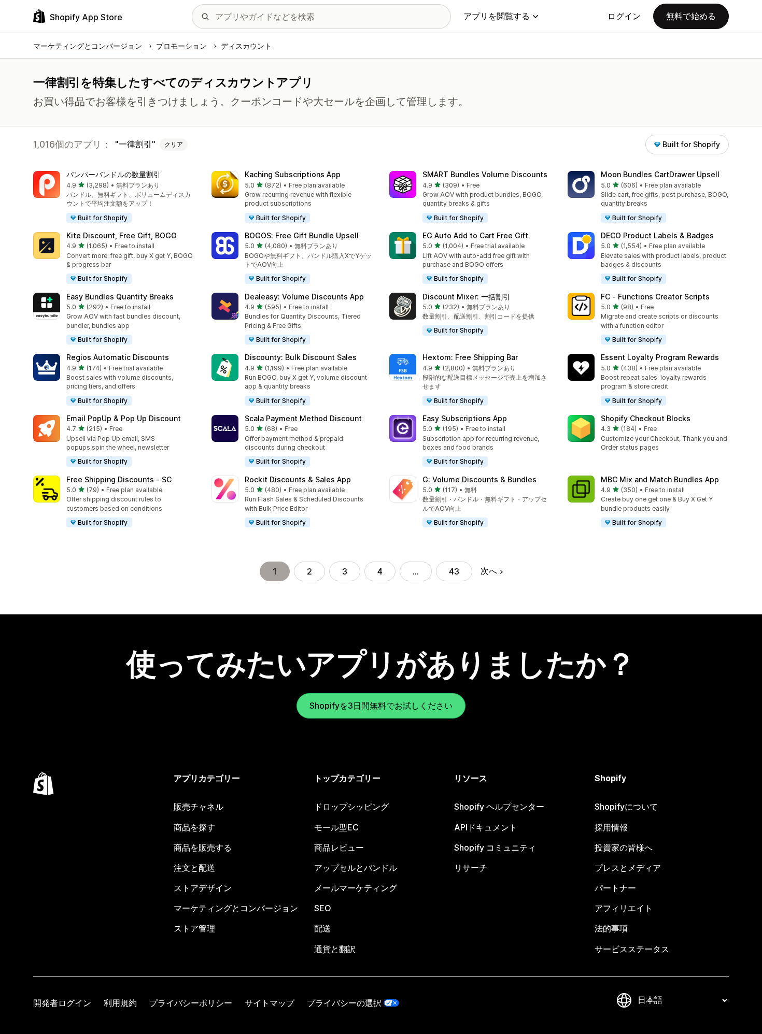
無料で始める (691, 16)
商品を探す (194, 827)
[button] (114, 197)
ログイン (624, 16)
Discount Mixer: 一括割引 (466, 296)
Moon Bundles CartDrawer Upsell (660, 174)
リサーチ (470, 868)
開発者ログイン (62, 1003)
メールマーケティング (355, 888)
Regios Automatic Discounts (117, 357)
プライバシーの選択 (344, 1003)
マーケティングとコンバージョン (236, 908)
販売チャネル (198, 806)
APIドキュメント (485, 827)
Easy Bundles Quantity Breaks (120, 296)
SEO (322, 908)
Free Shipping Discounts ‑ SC (119, 479)
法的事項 (611, 928)
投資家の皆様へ (624, 847)
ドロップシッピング (351, 806)
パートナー (615, 888)
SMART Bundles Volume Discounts (484, 174)
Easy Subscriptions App (464, 418)
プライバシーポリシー (190, 1003)
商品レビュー (339, 847)
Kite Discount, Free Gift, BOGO (121, 235)
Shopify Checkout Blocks (645, 418)
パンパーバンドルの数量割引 (113, 174)
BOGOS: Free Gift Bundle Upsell (302, 235)
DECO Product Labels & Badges (657, 235)
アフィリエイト (624, 908)
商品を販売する (203, 847)
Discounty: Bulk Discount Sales (301, 357)
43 (454, 571)
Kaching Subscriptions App (293, 174)
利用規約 (120, 1003)
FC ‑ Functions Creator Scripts (655, 296)
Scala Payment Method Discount (303, 418)
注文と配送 (194, 868)
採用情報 (611, 827)
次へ (489, 571)
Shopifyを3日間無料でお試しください (381, 705)
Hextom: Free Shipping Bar (470, 357)
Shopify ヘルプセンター (499, 806)
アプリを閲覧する (496, 16)
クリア (173, 144)
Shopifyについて (626, 806)
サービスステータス (632, 949)
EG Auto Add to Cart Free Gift (475, 235)
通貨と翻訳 (335, 949)
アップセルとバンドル (355, 868)
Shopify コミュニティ (495, 847)
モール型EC (336, 827)
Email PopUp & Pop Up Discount (123, 418)
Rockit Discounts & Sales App (298, 479)
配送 (322, 928)
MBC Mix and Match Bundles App (660, 479)
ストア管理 (194, 928)
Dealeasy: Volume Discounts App (304, 296)
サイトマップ (269, 1003)
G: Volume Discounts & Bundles (479, 479)
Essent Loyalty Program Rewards (660, 357)
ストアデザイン (203, 888)
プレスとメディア (628, 868)
